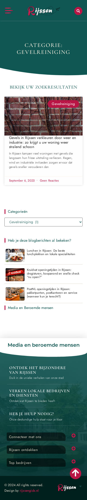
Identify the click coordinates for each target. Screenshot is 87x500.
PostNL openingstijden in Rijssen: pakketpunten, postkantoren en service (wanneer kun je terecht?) (52, 292)
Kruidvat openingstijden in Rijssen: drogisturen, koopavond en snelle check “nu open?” (53, 273)
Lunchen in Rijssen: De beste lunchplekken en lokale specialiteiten (51, 252)
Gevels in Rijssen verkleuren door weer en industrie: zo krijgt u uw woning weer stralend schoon (42, 142)
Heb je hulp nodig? (31, 413)
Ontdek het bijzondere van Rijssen (37, 370)
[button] (78, 11)
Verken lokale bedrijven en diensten (39, 393)
